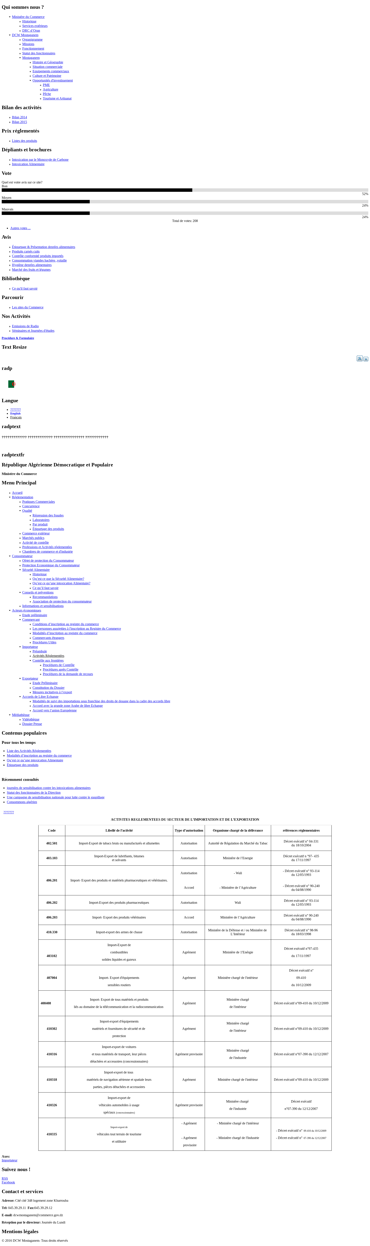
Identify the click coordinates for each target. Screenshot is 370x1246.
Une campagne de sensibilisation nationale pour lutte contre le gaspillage (55, 797)
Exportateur (30, 678)
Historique (29, 21)
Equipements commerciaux (51, 71)
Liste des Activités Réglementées (29, 751)
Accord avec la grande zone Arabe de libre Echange (68, 705)
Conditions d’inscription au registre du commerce (66, 624)
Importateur (30, 647)
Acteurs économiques (26, 610)
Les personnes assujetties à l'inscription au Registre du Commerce (77, 628)
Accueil (17, 492)
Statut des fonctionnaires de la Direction (34, 792)
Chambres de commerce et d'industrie (47, 551)
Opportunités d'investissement (53, 80)
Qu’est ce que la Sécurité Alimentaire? (58, 579)
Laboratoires (41, 520)
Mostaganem (31, 58)
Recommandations (45, 597)
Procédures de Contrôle (59, 665)
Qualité (27, 510)
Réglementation (22, 497)
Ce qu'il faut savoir (24, 288)
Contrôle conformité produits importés (37, 256)
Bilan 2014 (19, 117)
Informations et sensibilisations (43, 606)
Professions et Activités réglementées (47, 547)
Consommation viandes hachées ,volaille (39, 260)
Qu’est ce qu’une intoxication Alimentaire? (61, 583)
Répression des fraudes (48, 515)
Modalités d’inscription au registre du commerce (65, 633)
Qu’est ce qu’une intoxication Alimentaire (35, 760)
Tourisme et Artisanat (57, 98)
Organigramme (32, 39)
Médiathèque (21, 715)
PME (46, 85)
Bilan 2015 (19, 122)
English (15, 413)
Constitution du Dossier (48, 687)
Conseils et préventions (38, 592)
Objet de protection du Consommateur (48, 560)
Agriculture (50, 89)
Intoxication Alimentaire (28, 164)
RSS (5, 1178)
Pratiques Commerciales (38, 501)
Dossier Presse (32, 724)
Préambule (40, 651)
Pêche (47, 94)
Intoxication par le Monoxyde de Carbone (40, 159)
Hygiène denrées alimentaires (32, 265)
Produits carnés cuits (26, 251)
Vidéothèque (30, 719)
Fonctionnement (33, 48)
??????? (15, 409)
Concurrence (31, 506)
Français (16, 417)
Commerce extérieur (36, 533)
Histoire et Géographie (48, 62)
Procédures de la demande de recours (68, 674)
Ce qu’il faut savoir (45, 588)
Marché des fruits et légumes (31, 269)
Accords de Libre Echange (40, 696)
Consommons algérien (22, 802)
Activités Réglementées (48, 656)
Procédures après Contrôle (60, 669)
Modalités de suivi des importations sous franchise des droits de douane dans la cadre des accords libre (101, 701)
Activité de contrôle (35, 542)
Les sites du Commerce (27, 307)
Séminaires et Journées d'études (33, 330)
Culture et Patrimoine (47, 75)
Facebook (8, 1182)
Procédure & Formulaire (18, 338)
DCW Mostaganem (25, 35)
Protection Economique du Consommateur (51, 565)
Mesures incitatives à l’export (52, 692)
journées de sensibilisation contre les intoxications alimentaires (49, 788)
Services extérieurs (35, 26)
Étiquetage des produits (48, 529)
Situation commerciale (48, 66)
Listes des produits (24, 141)
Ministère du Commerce (28, 17)
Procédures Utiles (44, 642)
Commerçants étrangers (48, 638)
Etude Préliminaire (45, 683)
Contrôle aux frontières (48, 660)
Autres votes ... (20, 228)
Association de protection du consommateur (62, 601)
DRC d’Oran (31, 30)
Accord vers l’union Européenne (55, 710)
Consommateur (22, 556)
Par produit (40, 524)
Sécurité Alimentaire (36, 570)
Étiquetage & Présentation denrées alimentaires (43, 247)
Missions (28, 44)
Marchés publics (33, 538)
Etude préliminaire (34, 615)
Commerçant (31, 619)
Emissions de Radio (25, 326)
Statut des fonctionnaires (38, 53)
